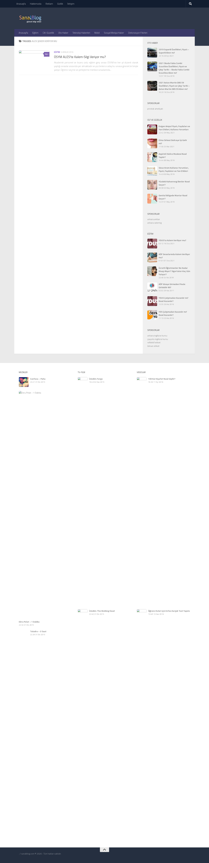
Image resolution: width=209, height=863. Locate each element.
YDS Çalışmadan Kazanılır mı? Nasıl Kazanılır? (173, 313)
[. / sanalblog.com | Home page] (30, 18)
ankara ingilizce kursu (157, 335)
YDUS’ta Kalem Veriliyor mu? (172, 240)
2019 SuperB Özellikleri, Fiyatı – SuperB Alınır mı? (174, 51)
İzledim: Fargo (96, 378)
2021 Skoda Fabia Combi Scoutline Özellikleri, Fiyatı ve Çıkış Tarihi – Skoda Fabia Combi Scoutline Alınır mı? (174, 68)
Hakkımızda (35, 3)
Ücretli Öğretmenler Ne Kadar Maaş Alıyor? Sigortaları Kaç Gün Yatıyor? (174, 271)
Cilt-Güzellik (48, 33)
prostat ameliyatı (155, 108)
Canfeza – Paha (37, 378)
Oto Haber (63, 33)
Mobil (97, 33)
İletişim (70, 3)
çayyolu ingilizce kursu (157, 339)
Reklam (49, 3)
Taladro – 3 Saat (38, 631)
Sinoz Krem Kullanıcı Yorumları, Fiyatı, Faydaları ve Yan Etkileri (173, 169)
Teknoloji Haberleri (81, 33)
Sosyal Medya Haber (114, 33)
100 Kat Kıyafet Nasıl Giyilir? (161, 378)
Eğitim (35, 33)
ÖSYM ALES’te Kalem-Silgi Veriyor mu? (80, 57)
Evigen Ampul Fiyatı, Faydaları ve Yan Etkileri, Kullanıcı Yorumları (174, 128)
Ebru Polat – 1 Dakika (29, 621)
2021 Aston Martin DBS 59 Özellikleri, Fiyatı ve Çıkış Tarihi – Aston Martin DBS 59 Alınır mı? (174, 86)
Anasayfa (21, 3)
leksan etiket (153, 346)
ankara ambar (153, 219)
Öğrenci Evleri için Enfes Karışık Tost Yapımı (169, 610)
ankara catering (154, 222)
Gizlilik (60, 3)
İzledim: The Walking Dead (102, 610)
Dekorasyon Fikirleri (137, 33)
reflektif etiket (153, 342)
